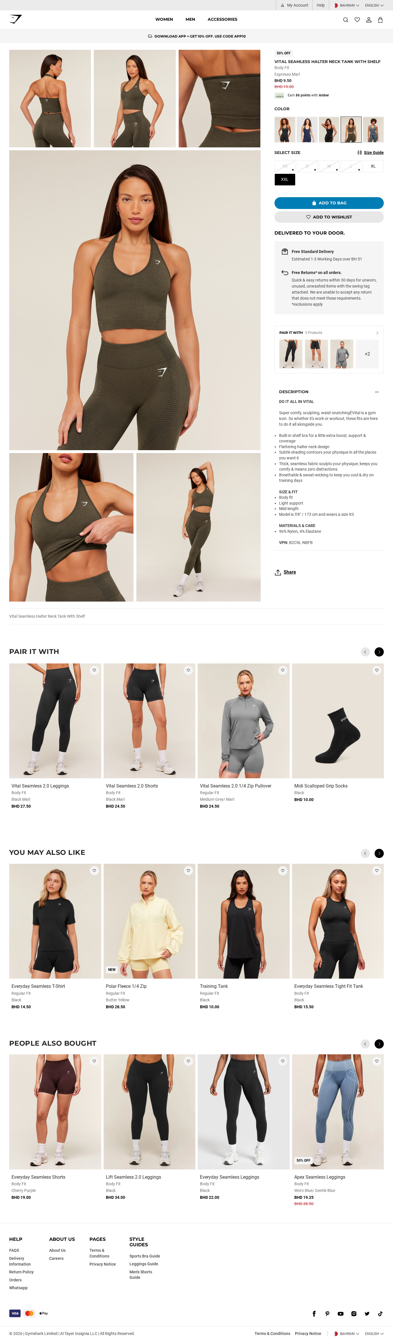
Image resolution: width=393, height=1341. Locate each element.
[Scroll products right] (379, 652)
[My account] (368, 20)
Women (164, 19)
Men (190, 19)
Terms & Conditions (272, 1333)
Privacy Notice (308, 1333)
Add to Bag (333, 203)
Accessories (222, 19)
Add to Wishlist (332, 217)
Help (321, 5)
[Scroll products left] (365, 652)
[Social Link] (314, 1313)
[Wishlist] (357, 20)
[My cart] (380, 20)
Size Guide (374, 152)
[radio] (284, 130)
